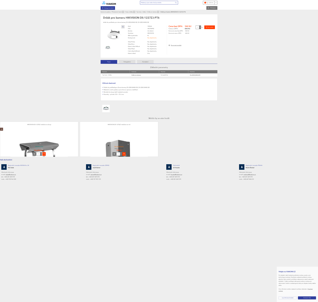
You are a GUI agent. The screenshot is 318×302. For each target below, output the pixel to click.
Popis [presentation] (109, 62)
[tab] (109, 62)
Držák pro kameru (136, 75)
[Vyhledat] (176, 2)
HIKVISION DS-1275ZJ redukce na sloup (39, 124)
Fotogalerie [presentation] (127, 62)
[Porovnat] (34, 154)
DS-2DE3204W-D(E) (195, 75)
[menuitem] (108, 8)
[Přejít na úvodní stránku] (109, 3)
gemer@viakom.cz (96, 174)
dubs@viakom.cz (11, 174)
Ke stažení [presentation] (145, 62)
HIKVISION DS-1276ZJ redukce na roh (119, 124)
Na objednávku (119, 146)
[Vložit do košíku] (44, 154)
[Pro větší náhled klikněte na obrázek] (114, 34)
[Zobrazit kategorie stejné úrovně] (123, 12)
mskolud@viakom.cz (250, 174)
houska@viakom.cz (176, 174)
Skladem (39, 146)
